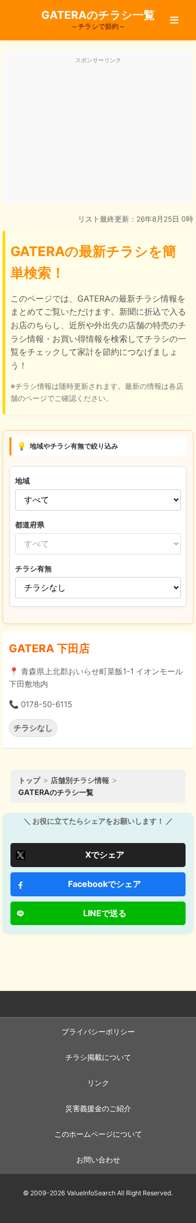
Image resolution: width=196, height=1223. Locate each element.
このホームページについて (98, 1134)
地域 (22, 480)
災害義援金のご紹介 (98, 1108)
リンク (98, 1083)
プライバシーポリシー (98, 1032)
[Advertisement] (98, 132)
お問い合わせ (98, 1160)
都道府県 (29, 524)
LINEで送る (104, 913)
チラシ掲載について (98, 1057)
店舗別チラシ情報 (80, 780)
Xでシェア (104, 854)
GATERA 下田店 (49, 648)
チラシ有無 (33, 568)
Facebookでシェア (104, 884)
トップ (29, 780)
